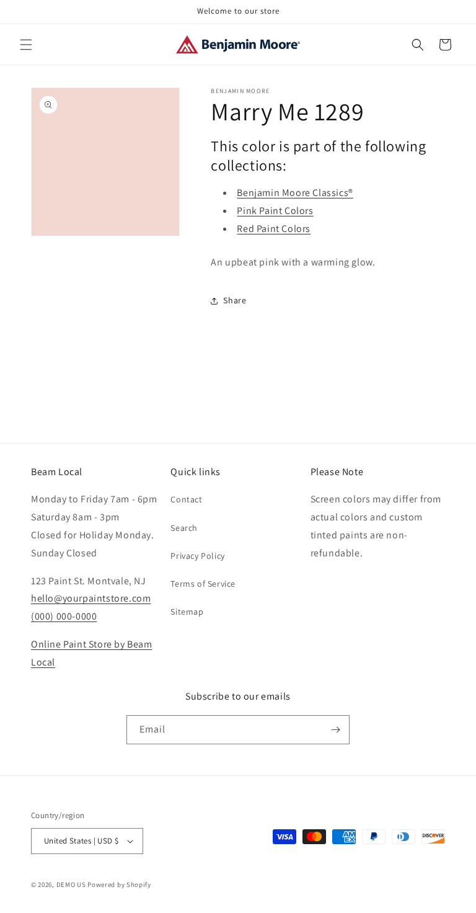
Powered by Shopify (119, 884)
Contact (186, 499)
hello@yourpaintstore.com (91, 598)
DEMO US (71, 884)
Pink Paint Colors (275, 210)
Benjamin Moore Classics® (295, 192)
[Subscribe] (335, 729)
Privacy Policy (197, 555)
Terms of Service (203, 583)
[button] (26, 44)
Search (184, 527)
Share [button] (234, 300)
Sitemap (186, 611)
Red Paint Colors (274, 228)
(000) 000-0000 (64, 616)
